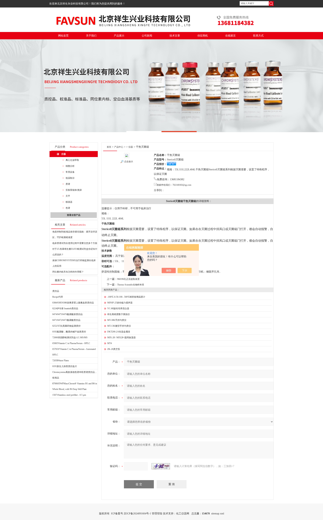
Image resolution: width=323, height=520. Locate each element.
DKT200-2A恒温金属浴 (118, 331)
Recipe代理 (57, 297)
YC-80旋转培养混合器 (118, 308)
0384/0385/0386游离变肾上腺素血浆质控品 (73, 302)
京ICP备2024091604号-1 (137, 513)
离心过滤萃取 (72, 160)
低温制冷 (70, 178)
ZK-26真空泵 (113, 349)
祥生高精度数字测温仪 (118, 314)
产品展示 (119, 35)
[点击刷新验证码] (160, 466)
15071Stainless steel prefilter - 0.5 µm (69, 395)
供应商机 (202, 35)
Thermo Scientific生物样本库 (130, 284)
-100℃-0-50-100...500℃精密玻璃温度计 (126, 297)
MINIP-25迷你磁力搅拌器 (120, 302)
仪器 (63, 154)
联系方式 (258, 35)
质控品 (55, 291)
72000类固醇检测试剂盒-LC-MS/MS (69, 337)
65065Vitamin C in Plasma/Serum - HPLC (71, 343)
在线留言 (230, 35)
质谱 (68, 184)
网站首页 (63, 35)
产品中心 (118, 147)
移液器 (69, 202)
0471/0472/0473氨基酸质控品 (66, 320)
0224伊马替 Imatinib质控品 (65, 308)
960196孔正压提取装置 (128, 279)
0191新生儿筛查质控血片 (64, 366)
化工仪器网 (182, 513)
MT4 (109, 343)
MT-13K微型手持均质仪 (119, 326)
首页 (109, 147)
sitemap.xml (217, 513)
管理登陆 (157, 513)
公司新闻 (147, 35)
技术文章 (175, 35)
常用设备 (70, 172)
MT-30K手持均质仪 (116, 320)
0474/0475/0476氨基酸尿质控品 (67, 314)
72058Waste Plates (60, 360)
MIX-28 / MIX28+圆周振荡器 (121, 337)
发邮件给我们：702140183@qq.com (174, 185)
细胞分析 (70, 166)
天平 (68, 196)
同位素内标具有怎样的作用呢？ (68, 271)
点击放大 (128, 161)
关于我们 (91, 35)
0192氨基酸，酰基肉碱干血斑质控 (69, 331)
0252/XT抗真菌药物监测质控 (66, 326)
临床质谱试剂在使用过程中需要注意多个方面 (74, 243)
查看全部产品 (73, 215)
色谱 (68, 208)
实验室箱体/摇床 (74, 190)
